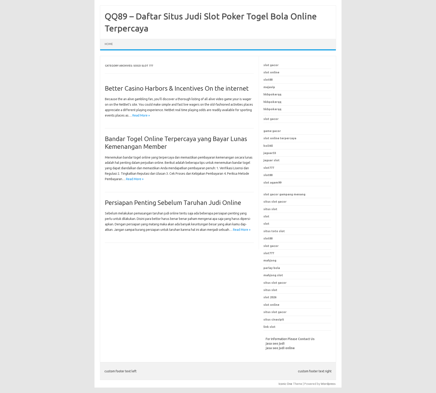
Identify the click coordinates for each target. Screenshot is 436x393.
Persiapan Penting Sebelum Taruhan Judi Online (173, 202)
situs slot (270, 209)
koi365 (268, 145)
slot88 (267, 79)
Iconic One (285, 383)
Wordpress (328, 383)
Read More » (141, 115)
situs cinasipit (273, 319)
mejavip (269, 87)
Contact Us (306, 339)
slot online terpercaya (279, 138)
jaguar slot (271, 160)
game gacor (272, 130)
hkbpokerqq (272, 94)
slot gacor (271, 65)
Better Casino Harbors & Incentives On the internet (177, 88)
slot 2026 (269, 297)
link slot (269, 326)
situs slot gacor (275, 201)
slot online (271, 72)
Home (109, 43)
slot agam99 (272, 182)
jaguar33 (269, 152)
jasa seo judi (275, 343)
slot (266, 216)
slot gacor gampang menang (284, 194)
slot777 (268, 167)
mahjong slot (273, 275)
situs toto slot (274, 231)
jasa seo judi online (280, 348)
